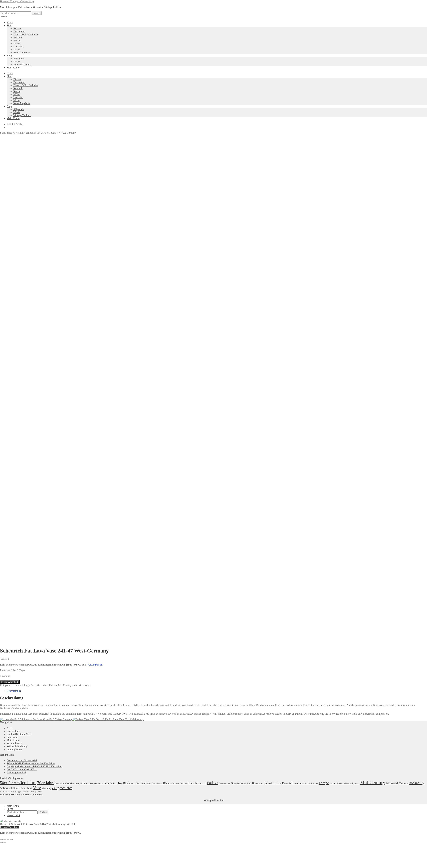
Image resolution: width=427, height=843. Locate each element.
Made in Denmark (345, 783)
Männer (403, 783)
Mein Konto (13, 67)
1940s (77, 783)
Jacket (278, 783)
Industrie (269, 783)
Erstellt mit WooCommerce (27, 794)
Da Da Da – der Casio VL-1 (22, 769)
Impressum (12, 737)
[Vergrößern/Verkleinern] (1, 839)
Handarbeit (241, 783)
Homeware (258, 783)
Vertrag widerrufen (214, 800)
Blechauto (129, 783)
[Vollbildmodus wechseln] (4, 839)
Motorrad (392, 783)
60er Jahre (26, 782)
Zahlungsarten (14, 749)
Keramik (18, 37)
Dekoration (19, 31)
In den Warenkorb (9, 682)
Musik (16, 61)
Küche (16, 40)
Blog (9, 55)
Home (10, 22)
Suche (10, 808)
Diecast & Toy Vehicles (25, 34)
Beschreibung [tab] (14, 690)
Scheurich (78, 685)
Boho (148, 783)
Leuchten (18, 46)
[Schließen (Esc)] (11, 839)
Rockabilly (416, 783)
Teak (29, 788)
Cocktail (184, 783)
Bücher (17, 28)
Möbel (16, 43)
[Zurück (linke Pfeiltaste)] (1, 842)
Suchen (36, 13)
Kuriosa (314, 783)
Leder (333, 783)
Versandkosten (95, 664)
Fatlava (53, 685)
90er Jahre (69, 783)
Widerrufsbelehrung (17, 746)
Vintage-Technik (22, 64)
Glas (233, 783)
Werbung (46, 788)
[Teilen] (8, 839)
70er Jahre (42, 685)
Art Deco (89, 783)
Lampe (324, 783)
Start (2, 132)
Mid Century (64, 685)
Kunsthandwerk (301, 783)
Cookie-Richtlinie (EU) (19, 734)
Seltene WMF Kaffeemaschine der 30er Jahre (31, 763)
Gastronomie (224, 783)
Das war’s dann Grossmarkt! (22, 760)
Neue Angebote (21, 52)
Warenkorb (13, 815)
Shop (9, 25)
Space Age (19, 788)
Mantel (356, 783)
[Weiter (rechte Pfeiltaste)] (4, 842)
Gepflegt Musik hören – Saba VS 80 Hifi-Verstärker (34, 766)
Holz (249, 783)
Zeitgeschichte (62, 788)
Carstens (175, 783)
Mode (16, 49)
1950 (82, 783)
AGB (10, 728)
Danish (192, 783)
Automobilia (101, 783)
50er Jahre (8, 782)
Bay (120, 783)
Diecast (201, 783)
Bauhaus (113, 783)
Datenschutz (13, 731)
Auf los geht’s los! (16, 772)
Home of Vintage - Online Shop (17, 1)
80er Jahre (59, 783)
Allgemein (18, 58)
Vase (87, 685)
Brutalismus (157, 783)
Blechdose (140, 783)
